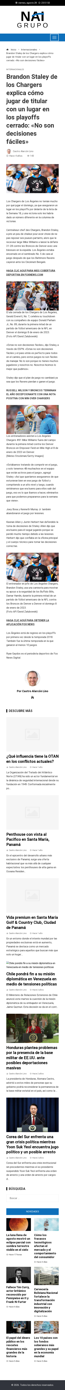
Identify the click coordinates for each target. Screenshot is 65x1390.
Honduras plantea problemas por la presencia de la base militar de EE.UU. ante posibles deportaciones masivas (31, 1057)
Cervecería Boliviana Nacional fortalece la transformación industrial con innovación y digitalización (46, 1300)
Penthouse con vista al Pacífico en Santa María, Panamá (27, 839)
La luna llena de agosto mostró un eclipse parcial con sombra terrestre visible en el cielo (18, 1242)
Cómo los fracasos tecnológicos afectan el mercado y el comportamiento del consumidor (45, 1246)
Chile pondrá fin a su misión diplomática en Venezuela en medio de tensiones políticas (31, 979)
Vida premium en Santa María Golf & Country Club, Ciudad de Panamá (32, 922)
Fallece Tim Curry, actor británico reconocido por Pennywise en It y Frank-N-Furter (18, 1295)
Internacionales (15, 70)
